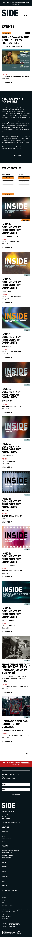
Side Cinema (8, 186)
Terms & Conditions (6, 916)
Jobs (3, 902)
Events (3, 836)
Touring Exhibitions (7, 905)
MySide (3, 841)
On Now (24, 182)
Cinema (4, 833)
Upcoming (24, 186)
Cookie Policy (5, 918)
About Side (4, 866)
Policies (4, 897)
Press (3, 900)
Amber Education (6, 838)
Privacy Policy (5, 914)
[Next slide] (29, 33)
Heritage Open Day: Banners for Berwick (15, 723)
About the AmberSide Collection (10, 850)
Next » (28, 753)
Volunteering (5, 874)
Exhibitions (5, 831)
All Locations (8, 178)
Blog (3, 881)
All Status (24, 178)
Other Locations (8, 194)
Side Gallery (8, 182)
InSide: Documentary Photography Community (11, 228)
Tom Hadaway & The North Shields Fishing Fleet (15, 39)
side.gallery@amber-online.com (11, 822)
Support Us (5, 876)
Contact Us (5, 871)
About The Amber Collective (9, 869)
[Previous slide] (26, 33)
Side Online (8, 190)
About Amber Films (7, 852)
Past (24, 190)
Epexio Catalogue (6, 857)
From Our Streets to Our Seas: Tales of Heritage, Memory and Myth (16, 669)
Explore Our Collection (8, 855)
